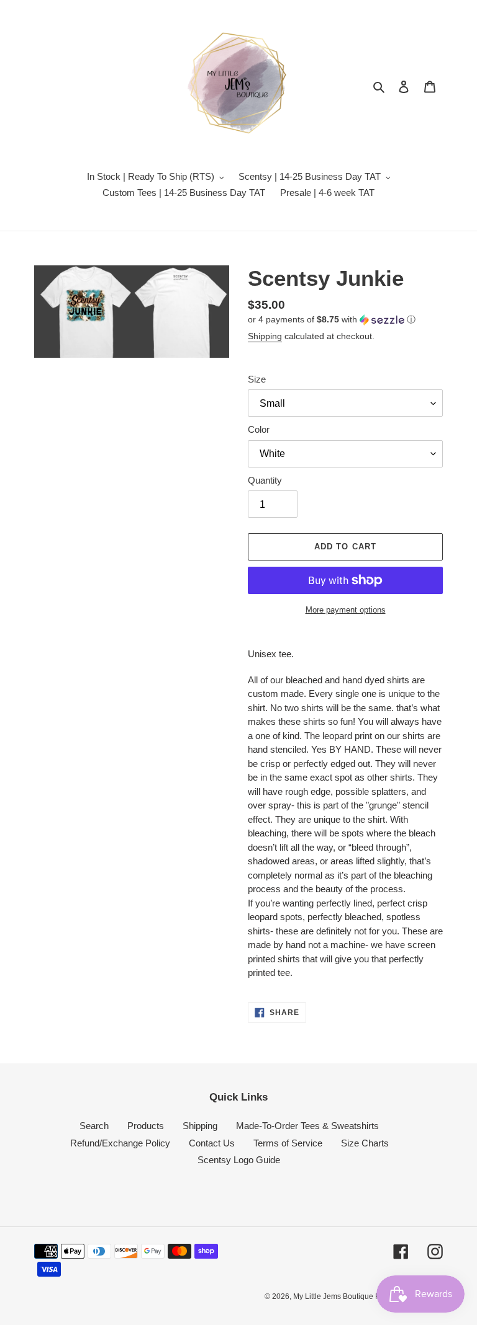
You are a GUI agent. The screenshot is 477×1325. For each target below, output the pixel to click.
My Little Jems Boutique (334, 1296)
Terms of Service (287, 1143)
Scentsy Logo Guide (239, 1159)
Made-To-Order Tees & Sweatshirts (307, 1125)
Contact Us (212, 1143)
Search (94, 1125)
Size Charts (365, 1143)
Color (259, 429)
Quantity (265, 480)
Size (257, 379)
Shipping (265, 336)
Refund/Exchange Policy (120, 1143)
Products (145, 1125)
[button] (332, 320)
